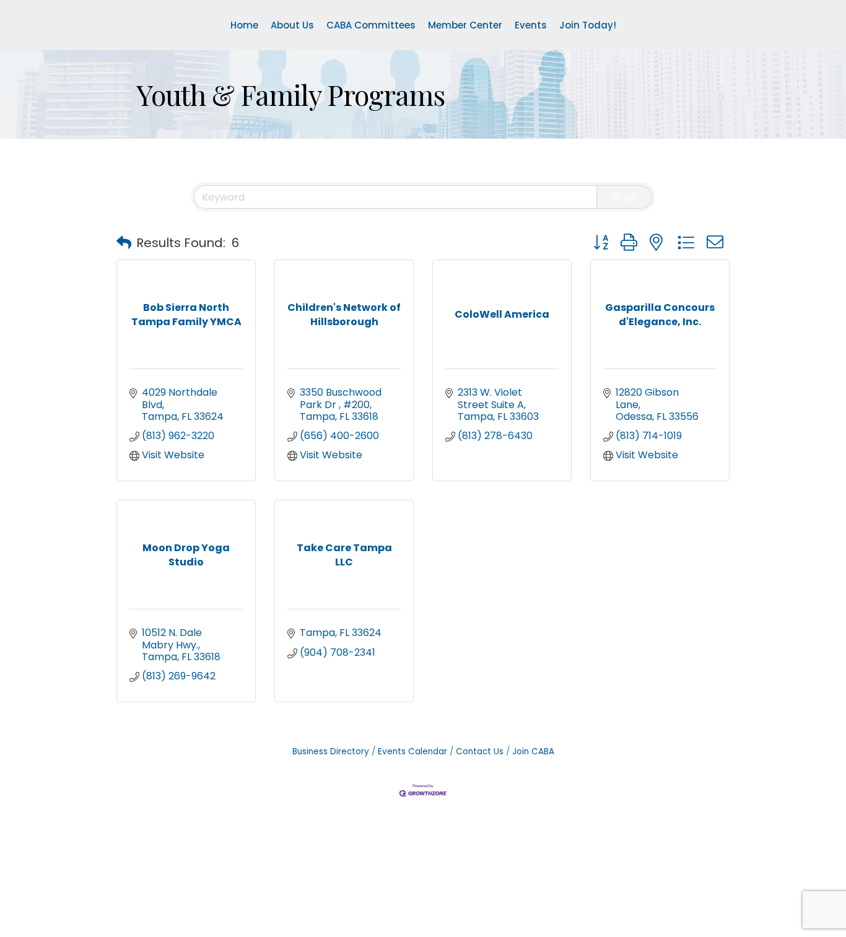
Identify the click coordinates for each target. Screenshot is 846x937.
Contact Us (480, 751)
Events (531, 25)
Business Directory (330, 751)
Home (244, 25)
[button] (123, 243)
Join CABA (533, 751)
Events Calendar (412, 751)
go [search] (630, 197)
